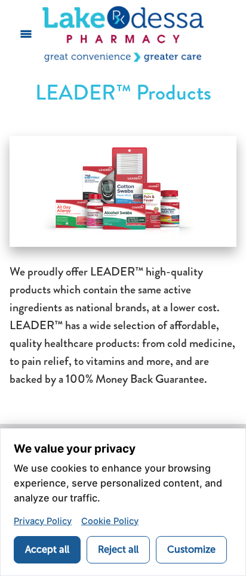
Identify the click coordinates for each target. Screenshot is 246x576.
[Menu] (26, 34)
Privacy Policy (43, 521)
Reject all (118, 549)
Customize (191, 549)
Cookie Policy (110, 521)
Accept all (47, 549)
